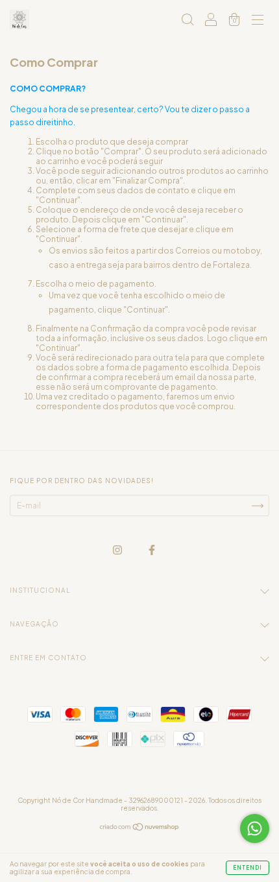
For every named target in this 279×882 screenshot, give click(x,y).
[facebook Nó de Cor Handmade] (152, 549)
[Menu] (257, 21)
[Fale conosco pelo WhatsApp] (254, 828)
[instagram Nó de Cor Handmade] (118, 549)
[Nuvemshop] (139, 828)
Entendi (247, 867)
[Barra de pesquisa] (187, 21)
